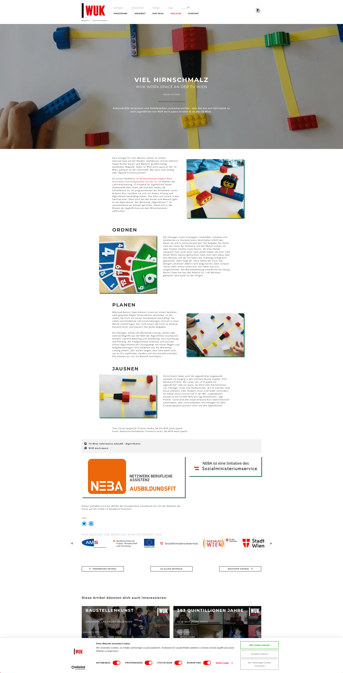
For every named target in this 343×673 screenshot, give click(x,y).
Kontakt (193, 13)
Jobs (170, 8)
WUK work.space (98, 448)
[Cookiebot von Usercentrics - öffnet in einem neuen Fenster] (78, 668)
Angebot (140, 13)
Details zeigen (222, 663)
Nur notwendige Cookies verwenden (259, 664)
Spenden (118, 8)
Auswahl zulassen (259, 654)
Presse (155, 8)
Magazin (176, 13)
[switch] (148, 663)
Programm (120, 13)
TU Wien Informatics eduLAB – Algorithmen (115, 443)
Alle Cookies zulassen (259, 645)
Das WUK (157, 13)
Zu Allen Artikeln (171, 569)
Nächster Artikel (239, 569)
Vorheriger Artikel (104, 569)
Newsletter (138, 8)
